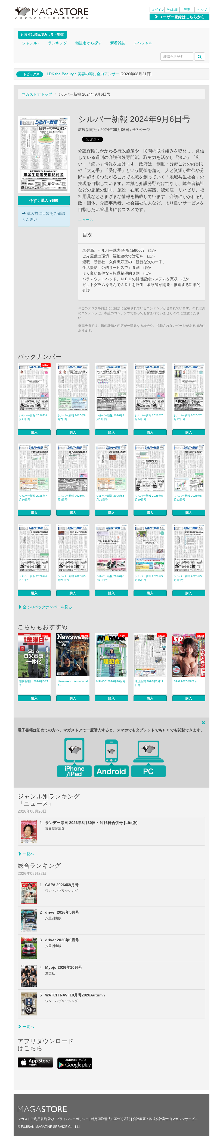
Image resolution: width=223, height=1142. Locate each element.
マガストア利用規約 (32, 1119)
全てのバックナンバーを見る (46, 607)
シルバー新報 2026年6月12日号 (188, 497)
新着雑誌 (117, 43)
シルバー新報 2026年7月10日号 (33, 497)
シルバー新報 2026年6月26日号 (110, 497)
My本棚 (172, 10)
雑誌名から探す (88, 43)
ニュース (85, 220)
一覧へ (27, 854)
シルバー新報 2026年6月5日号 (33, 578)
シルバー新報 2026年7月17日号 (188, 417)
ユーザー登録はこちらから (181, 17)
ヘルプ (202, 10)
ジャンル (29, 43)
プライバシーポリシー (72, 1119)
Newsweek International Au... (73, 683)
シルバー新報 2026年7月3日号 (72, 497)
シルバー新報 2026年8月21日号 (33, 417)
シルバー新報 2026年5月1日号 (188, 578)
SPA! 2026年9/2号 (185, 681)
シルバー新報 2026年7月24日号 (149, 417)
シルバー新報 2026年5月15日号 (149, 578)
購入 (34, 432)
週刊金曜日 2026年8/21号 (33, 683)
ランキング (57, 43)
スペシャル (143, 43)
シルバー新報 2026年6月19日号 (149, 497)
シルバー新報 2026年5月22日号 (110, 578)
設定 (187, 10)
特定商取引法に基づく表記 (110, 1119)
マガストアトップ (37, 94)
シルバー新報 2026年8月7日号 (72, 417)
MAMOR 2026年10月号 (110, 681)
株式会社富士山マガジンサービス (173, 1119)
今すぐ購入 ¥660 (43, 200)
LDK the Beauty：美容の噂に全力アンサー (83, 74)
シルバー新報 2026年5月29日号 (72, 578)
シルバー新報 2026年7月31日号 (110, 417)
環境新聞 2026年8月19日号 (149, 683)
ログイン (157, 10)
